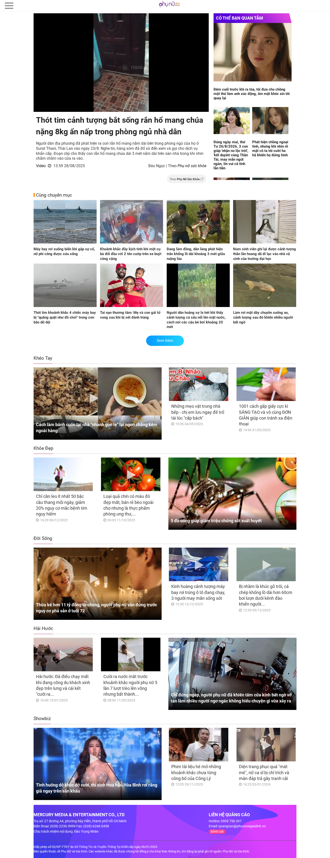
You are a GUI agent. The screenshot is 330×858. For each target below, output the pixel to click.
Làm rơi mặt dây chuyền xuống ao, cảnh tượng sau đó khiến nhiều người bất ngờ (263, 317)
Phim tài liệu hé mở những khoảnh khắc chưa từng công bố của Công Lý (196, 772)
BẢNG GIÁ (217, 831)
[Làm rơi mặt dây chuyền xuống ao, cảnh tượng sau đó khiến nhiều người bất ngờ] (264, 286)
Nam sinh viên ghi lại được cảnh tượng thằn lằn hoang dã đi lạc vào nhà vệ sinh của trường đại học (264, 254)
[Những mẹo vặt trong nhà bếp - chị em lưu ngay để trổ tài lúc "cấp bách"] (198, 384)
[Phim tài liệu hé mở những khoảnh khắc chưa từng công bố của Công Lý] (198, 744)
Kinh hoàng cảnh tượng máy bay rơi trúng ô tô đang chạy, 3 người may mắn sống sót (198, 592)
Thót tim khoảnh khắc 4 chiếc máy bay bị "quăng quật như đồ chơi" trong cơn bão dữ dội (65, 317)
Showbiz (42, 718)
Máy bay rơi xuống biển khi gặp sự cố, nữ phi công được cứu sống (64, 251)
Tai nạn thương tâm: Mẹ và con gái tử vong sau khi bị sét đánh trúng (130, 315)
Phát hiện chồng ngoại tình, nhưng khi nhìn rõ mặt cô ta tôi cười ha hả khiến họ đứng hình (270, 148)
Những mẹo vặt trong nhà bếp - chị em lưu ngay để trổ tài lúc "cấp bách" (197, 412)
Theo (185, 179)
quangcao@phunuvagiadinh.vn (242, 826)
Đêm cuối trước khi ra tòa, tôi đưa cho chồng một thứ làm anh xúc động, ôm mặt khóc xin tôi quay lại (252, 93)
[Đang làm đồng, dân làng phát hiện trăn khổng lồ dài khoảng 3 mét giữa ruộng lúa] (198, 222)
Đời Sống (43, 538)
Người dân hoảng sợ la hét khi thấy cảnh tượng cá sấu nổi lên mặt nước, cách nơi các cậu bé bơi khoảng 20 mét (196, 319)
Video (41, 166)
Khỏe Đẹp (43, 448)
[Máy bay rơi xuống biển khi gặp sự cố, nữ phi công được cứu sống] (65, 222)
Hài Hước (43, 628)
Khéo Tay (43, 358)
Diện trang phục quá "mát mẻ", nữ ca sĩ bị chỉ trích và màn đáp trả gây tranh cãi (264, 772)
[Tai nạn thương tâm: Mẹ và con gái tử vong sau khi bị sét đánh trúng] (131, 286)
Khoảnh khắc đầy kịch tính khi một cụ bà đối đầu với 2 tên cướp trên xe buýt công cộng (130, 254)
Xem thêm (165, 340)
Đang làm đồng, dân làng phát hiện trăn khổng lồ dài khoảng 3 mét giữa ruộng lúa (196, 254)
